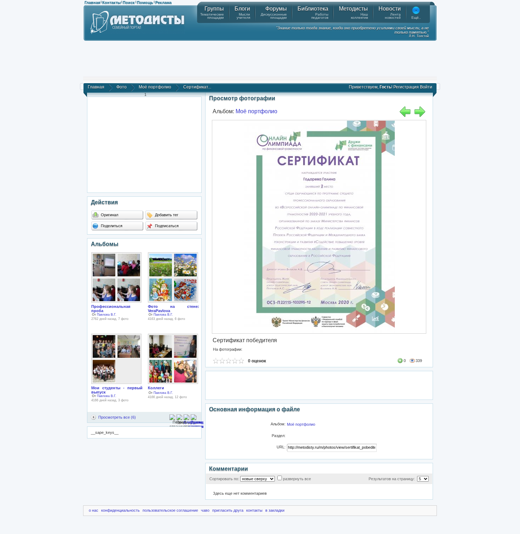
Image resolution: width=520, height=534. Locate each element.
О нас (93, 510)
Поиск (129, 2)
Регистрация (406, 87)
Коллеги (156, 388)
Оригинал (109, 215)
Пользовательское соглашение (170, 510)
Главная (92, 2)
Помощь (145, 2)
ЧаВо (205, 510)
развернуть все (297, 479)
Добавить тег (166, 215)
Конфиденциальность (120, 510)
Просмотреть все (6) (117, 417)
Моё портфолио (155, 87)
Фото (121, 87)
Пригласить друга (227, 510)
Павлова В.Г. (106, 314)
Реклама (163, 2)
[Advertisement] (260, 58)
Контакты (111, 2)
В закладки (274, 510)
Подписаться (166, 226)
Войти (426, 87)
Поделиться (111, 226)
